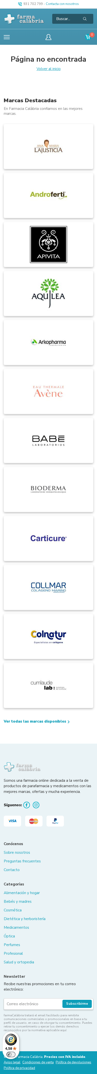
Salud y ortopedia (19, 962)
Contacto (12, 869)
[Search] (84, 18)
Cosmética (13, 910)
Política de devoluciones (73, 1062)
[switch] (10, 1054)
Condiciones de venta (38, 1062)
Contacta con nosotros (62, 4)
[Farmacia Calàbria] (24, 18)
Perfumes (12, 944)
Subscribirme (77, 1003)
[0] (88, 37)
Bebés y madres (18, 901)
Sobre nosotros (17, 852)
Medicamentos (16, 927)
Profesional (13, 953)
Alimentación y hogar (22, 892)
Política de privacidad (19, 1068)
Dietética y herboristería (25, 918)
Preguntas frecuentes (22, 861)
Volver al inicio (49, 68)
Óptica (9, 936)
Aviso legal (12, 1062)
